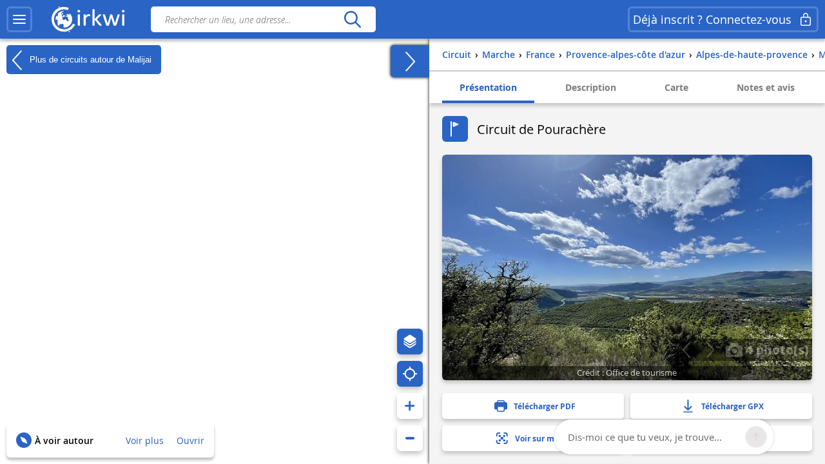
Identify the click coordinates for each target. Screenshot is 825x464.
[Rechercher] (352, 19)
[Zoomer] (410, 406)
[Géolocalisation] (410, 374)
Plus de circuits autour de (89, 59)
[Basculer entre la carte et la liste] (410, 61)
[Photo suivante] (710, 350)
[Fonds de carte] (410, 341)
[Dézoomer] (410, 438)
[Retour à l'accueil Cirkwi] (88, 19)
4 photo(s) (775, 349)
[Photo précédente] (686, 350)
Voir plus (145, 440)
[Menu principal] (19, 19)
